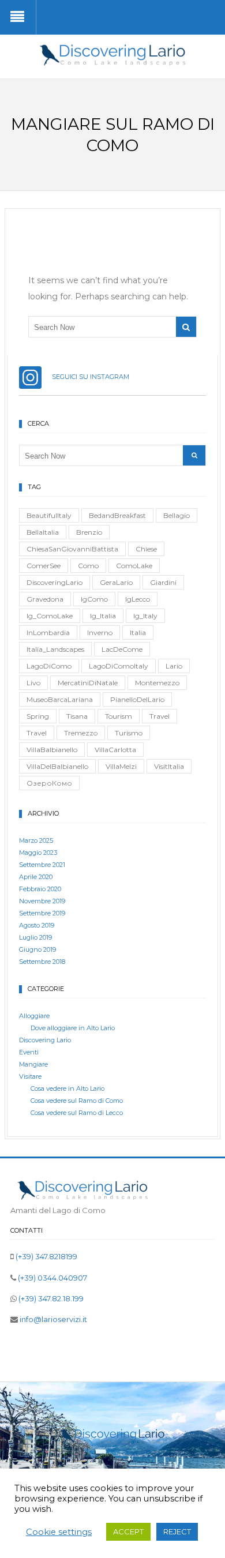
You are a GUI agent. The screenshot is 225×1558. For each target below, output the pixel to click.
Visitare (30, 1076)
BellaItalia (43, 532)
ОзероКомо (49, 783)
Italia (138, 632)
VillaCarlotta (115, 749)
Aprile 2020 (35, 877)
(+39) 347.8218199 (45, 1256)
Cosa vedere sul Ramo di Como (77, 1101)
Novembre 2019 (42, 901)
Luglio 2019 (35, 937)
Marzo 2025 (36, 840)
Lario (174, 666)
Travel (159, 716)
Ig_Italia (103, 615)
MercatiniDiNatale (88, 682)
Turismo (128, 733)
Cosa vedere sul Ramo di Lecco (77, 1113)
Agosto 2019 (36, 925)
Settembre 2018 (42, 962)
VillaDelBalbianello (57, 766)
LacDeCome (122, 649)
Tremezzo (80, 733)
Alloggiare (34, 1016)
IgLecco (137, 599)
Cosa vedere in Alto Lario (67, 1088)
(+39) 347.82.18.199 (50, 1298)
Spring (38, 716)
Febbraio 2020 (40, 889)
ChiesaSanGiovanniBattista (72, 549)
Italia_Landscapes (55, 649)
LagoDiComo (49, 666)
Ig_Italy (145, 615)
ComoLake (134, 565)
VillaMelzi (121, 766)
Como (88, 565)
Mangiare (33, 1064)
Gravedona (45, 599)
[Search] (186, 327)
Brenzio (89, 532)
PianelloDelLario (137, 699)
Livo (33, 682)
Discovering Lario (45, 1040)
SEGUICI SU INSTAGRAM (85, 377)
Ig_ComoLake (50, 615)
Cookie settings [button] (59, 1532)
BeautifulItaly (49, 515)
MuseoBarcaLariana (60, 699)
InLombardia (48, 632)
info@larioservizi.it (52, 1319)
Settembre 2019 (42, 913)
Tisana (77, 716)
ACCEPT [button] (128, 1531)
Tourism (118, 716)
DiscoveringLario (54, 582)
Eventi (29, 1052)
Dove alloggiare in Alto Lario (73, 1028)
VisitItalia (169, 766)
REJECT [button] (177, 1531)
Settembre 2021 (42, 865)
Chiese (146, 549)
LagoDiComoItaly (118, 666)
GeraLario (116, 582)
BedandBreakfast (117, 515)
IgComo (94, 599)
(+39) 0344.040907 (51, 1277)
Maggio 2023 (38, 853)
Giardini (163, 582)
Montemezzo (157, 682)
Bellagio (176, 515)
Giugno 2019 (37, 949)
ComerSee (44, 565)
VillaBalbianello (52, 749)
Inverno (99, 632)
